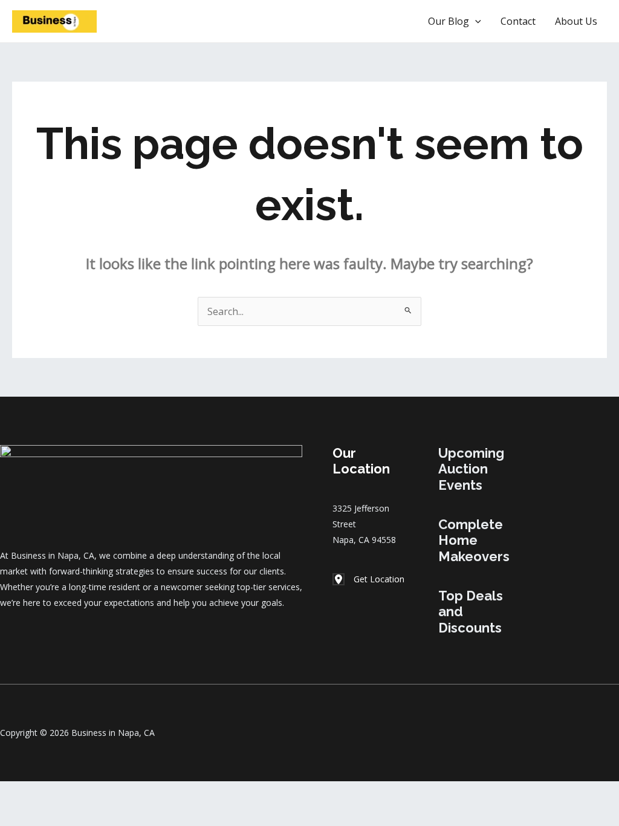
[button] (378, 21)
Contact (518, 21)
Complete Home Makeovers (474, 540)
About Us (576, 21)
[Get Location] (368, 579)
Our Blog (448, 21)
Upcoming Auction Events (471, 469)
